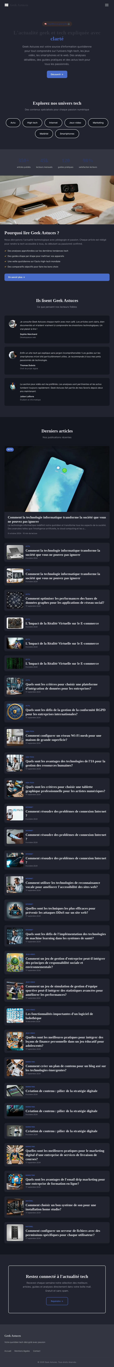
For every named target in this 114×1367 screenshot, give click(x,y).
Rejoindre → (57, 1301)
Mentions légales (22, 1351)
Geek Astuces (16, 5)
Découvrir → (57, 74)
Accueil (7, 1351)
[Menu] (107, 5)
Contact (36, 1351)
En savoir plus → (16, 277)
